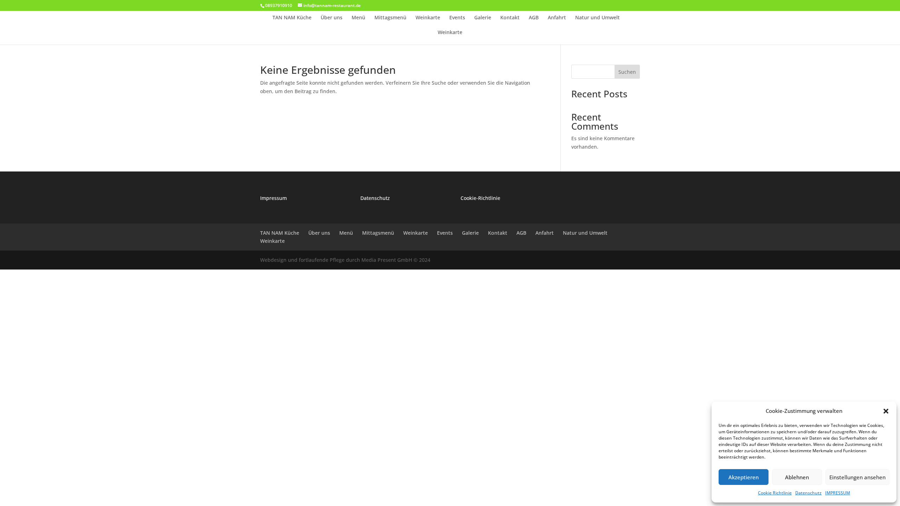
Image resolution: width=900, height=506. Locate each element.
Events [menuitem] (457, 18)
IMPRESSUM (837, 493)
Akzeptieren (743, 477)
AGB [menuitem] (534, 18)
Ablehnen (797, 477)
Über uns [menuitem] (331, 18)
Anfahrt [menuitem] (557, 18)
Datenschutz (808, 493)
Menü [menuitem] (358, 18)
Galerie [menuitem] (482, 18)
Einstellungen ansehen (857, 477)
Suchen (627, 72)
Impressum (273, 198)
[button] (885, 411)
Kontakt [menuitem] (510, 18)
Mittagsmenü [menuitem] (390, 18)
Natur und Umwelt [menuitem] (597, 18)
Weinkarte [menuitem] (428, 18)
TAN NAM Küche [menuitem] (291, 18)
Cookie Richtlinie (775, 493)
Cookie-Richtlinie (480, 198)
